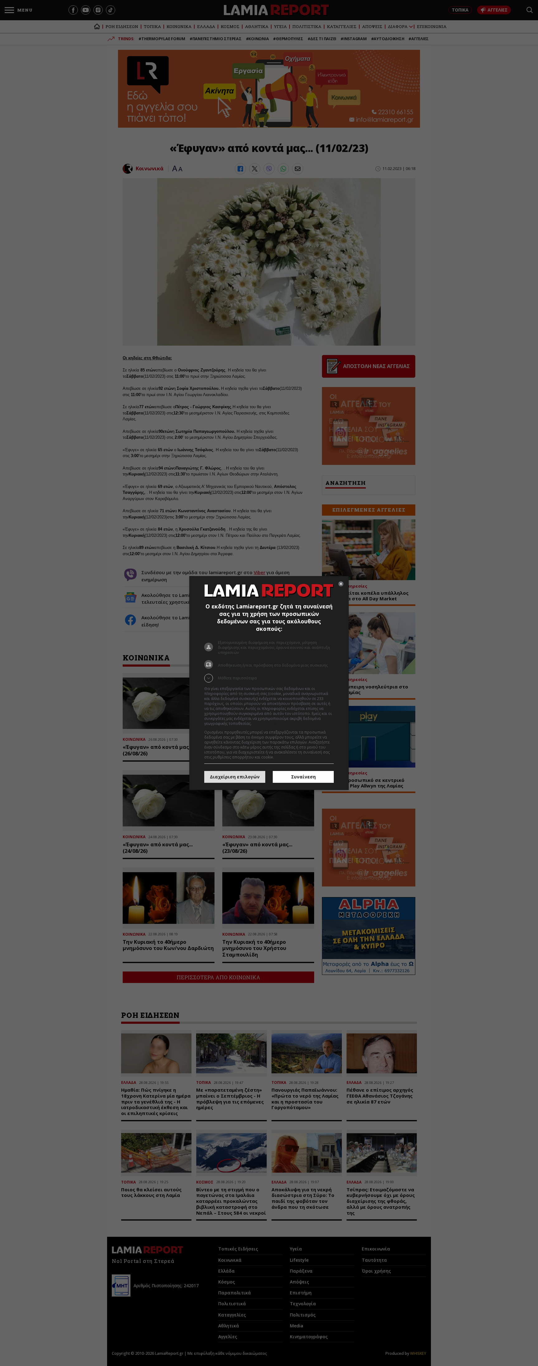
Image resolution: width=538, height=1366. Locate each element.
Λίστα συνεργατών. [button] (269, 723)
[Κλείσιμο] (341, 584)
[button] (269, 678)
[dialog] (269, 683)
